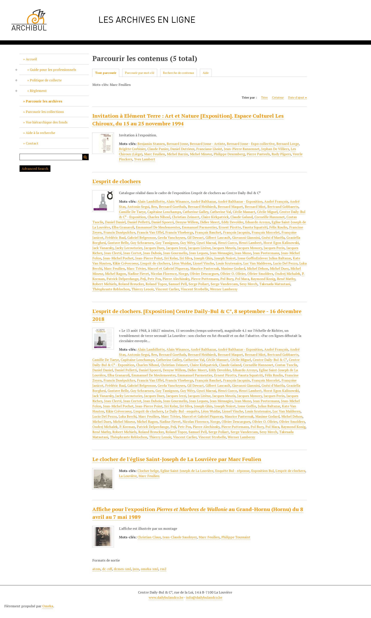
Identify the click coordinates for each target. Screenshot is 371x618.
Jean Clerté (113, 253)
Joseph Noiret (225, 258)
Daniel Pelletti (138, 222)
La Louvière (128, 475)
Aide (206, 73)
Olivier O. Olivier (233, 273)
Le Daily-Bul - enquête (182, 411)
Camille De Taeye (132, 211)
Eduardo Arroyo (257, 222)
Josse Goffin (246, 406)
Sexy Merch (248, 284)
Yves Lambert (144, 159)
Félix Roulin (278, 227)
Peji (143, 278)
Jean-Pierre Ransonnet (242, 148)
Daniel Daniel (115, 222)
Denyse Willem (186, 222)
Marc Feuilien (154, 154)
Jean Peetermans (266, 253)
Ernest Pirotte (230, 227)
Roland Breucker (131, 284)
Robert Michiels (104, 284)
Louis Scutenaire (229, 263)
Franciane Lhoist (209, 148)
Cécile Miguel (267, 211)
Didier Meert (210, 222)
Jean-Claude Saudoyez (180, 537)
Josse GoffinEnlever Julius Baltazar (264, 258)
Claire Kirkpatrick (215, 217)
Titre (264, 97)
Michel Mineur (201, 154)
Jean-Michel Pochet (118, 258)
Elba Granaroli (123, 227)
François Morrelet (266, 232)
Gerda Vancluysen (172, 237)
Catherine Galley (195, 211)
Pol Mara (242, 278)
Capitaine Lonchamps (164, 211)
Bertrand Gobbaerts (282, 206)
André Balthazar (203, 201)
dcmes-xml (122, 568)
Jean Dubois (152, 253)
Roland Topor (156, 284)
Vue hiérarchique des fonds (46, 122)
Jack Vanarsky (103, 247)
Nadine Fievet (138, 273)
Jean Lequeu (198, 253)
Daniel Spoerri (162, 222)
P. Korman (127, 426)
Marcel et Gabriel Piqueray (168, 268)
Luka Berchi (128, 416)
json (136, 568)
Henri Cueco (227, 242)
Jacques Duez (154, 247)
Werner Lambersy (223, 289)
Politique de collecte (46, 80)
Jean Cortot (132, 253)
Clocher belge (148, 470)
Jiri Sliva (185, 258)
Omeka (47, 606)
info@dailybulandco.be (204, 597)
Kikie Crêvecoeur (125, 263)
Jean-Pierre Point (149, 258)
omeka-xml (149, 568)
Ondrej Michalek (287, 273)
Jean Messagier (221, 253)
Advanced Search (35, 168)
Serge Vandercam (224, 284)
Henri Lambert (250, 242)
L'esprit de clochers (116, 181)
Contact (32, 143)
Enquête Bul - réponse (232, 470)
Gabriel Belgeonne (141, 237)
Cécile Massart (244, 211)
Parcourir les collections (45, 111)
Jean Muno (242, 253)
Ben (154, 206)
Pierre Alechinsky (176, 278)
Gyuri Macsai (206, 242)
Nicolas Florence (164, 273)
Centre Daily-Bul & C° (270, 359)
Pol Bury (226, 278)
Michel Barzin (177, 154)
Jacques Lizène (199, 247)
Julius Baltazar (269, 406)
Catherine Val (220, 211)
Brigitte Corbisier (132, 148)
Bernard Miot (255, 206)
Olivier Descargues (204, 273)
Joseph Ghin (203, 258)
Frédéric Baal (115, 237)
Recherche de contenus (178, 73)
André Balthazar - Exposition (240, 201)
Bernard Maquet (230, 206)
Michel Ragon (115, 273)
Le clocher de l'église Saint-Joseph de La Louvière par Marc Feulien (176, 459)
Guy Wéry (187, 242)
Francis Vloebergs (179, 232)
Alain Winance (177, 201)
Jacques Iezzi (176, 247)
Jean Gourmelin (175, 253)
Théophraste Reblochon (111, 289)
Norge (183, 273)
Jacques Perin (274, 247)
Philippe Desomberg (229, 154)
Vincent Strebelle (194, 289)
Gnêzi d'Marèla (273, 237)
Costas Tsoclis (286, 364)
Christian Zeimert (185, 217)
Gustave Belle (118, 242)
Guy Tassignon (166, 242)
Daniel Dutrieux (182, 148)
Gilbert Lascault (217, 237)
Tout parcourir (105, 73)
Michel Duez (279, 268)
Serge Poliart (199, 284)
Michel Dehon (257, 268)
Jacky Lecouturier (128, 247)
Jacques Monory (249, 247)
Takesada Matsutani (274, 284)
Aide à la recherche (40, 132)
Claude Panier (158, 148)
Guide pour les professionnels (53, 69)
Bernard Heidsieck (202, 206)
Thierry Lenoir (142, 289)
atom (96, 568)
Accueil (31, 59)
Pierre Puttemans (205, 278)
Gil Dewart (195, 237)
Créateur (278, 97)
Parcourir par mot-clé (139, 73)
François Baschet (208, 232)
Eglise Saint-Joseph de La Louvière (186, 470)
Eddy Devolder (232, 222)
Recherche (85, 157)
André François (276, 201)
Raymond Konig (263, 278)
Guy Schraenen (142, 242)
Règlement (38, 90)
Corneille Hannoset (269, 217)
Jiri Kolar (171, 258)
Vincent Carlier (167, 289)
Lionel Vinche (203, 263)
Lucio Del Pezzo (285, 263)
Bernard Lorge (287, 143)
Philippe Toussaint (235, 537)
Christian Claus (149, 537)
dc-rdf (107, 568)
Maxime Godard (233, 268)
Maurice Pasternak (204, 268)
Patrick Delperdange (122, 278)
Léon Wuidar (181, 263)
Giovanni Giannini (246, 237)
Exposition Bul (262, 470)
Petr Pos (154, 278)
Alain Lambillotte (151, 201)
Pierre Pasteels (258, 154)
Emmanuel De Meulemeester (158, 227)
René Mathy (286, 278)
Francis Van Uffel (150, 232)
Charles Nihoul (158, 217)
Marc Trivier (136, 268)
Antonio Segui (138, 206)
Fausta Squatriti (255, 227)
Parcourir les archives (44, 101)
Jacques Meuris (224, 247)
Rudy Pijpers (281, 154)
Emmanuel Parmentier (199, 227)
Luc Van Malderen (257, 263)
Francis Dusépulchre (119, 232)
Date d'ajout (296, 97)
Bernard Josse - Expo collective (251, 143)
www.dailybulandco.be (166, 597)
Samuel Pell (178, 284)
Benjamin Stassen (151, 143)
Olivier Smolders (260, 273)
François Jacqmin (236, 232)
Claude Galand (241, 217)
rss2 (163, 568)
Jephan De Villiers (275, 148)
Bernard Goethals (172, 206)
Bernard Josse (177, 143)
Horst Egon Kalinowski (281, 242)
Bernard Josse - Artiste (207, 143)
